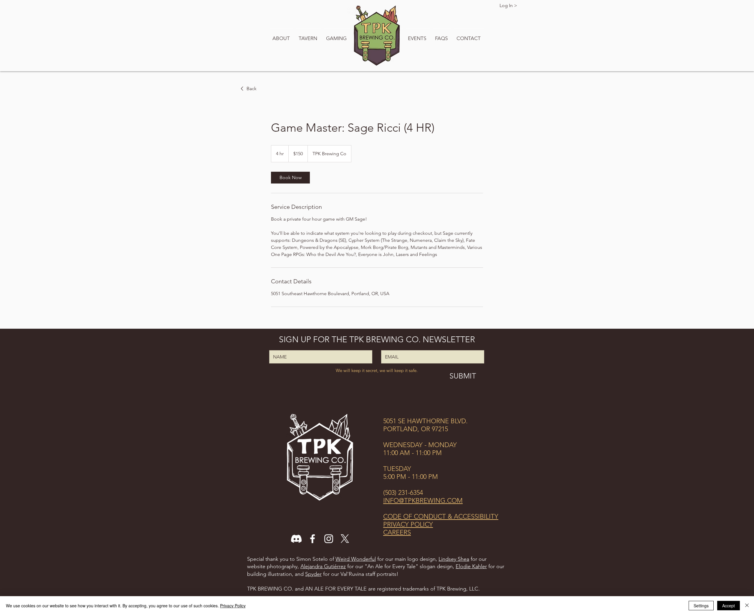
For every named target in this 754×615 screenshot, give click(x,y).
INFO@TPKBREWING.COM (423, 501)
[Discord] (296, 539)
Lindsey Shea (454, 559)
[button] (282, 35)
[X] (345, 539)
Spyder (313, 574)
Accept (728, 606)
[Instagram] (329, 539)
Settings (701, 606)
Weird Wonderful (355, 559)
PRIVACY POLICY (408, 524)
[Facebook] (312, 539)
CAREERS (397, 532)
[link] (290, 177)
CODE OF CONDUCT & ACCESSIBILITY (440, 516)
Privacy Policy (233, 606)
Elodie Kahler (471, 566)
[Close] (746, 605)
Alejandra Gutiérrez (323, 566)
